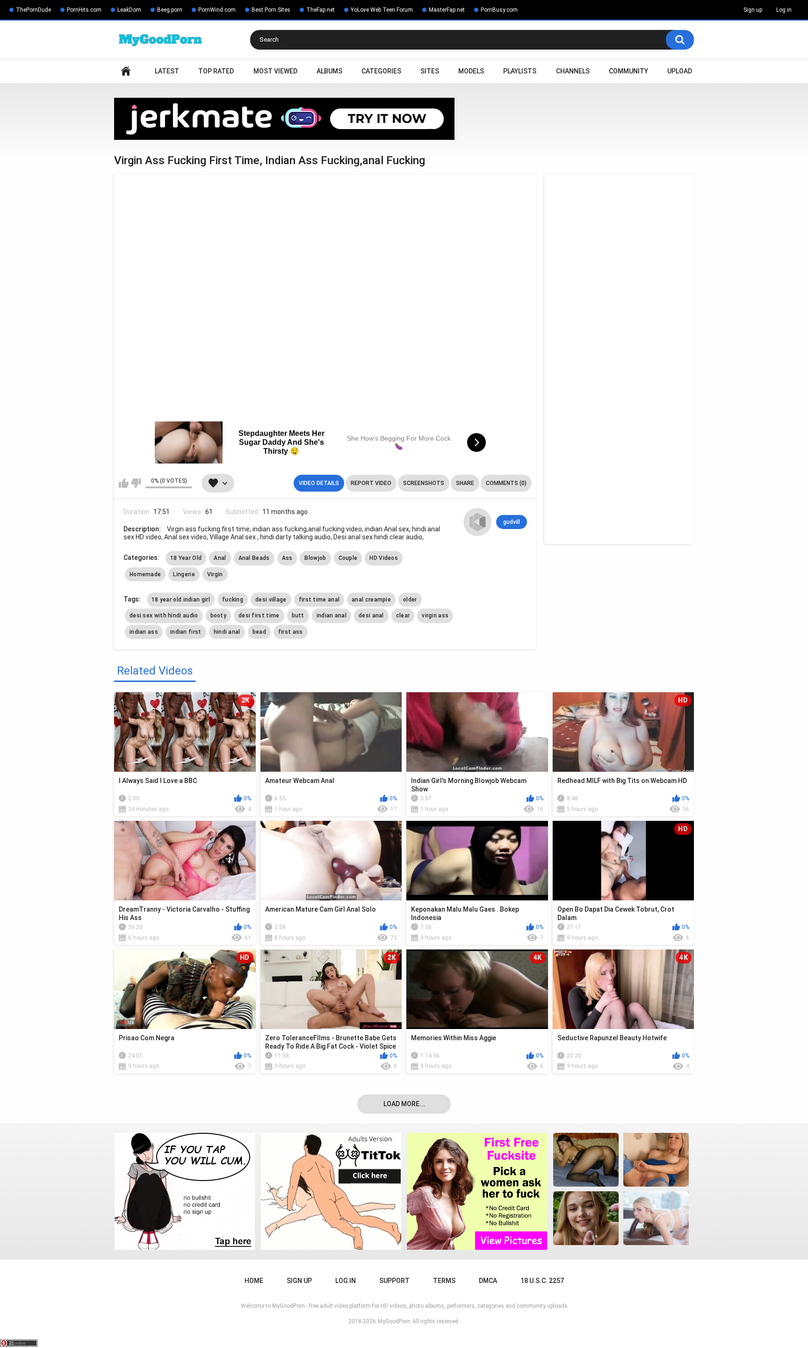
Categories (381, 71)
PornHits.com (84, 10)
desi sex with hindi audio (164, 615)
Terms (444, 1280)
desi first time (259, 615)
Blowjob (315, 558)
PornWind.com (217, 10)
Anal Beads (254, 558)
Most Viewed (275, 71)
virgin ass (435, 615)
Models (471, 71)
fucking (232, 599)
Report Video (371, 483)
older (410, 599)
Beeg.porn (169, 10)
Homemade (145, 574)
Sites (429, 71)
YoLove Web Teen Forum (382, 10)
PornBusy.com (499, 10)
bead (259, 632)
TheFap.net (320, 10)
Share (465, 483)
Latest (167, 71)
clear (403, 615)
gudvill (511, 522)
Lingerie (184, 574)
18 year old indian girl (181, 599)
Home (125, 71)
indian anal (331, 615)
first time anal (319, 599)
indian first (186, 632)
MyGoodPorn (394, 1321)
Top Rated (216, 71)
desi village (271, 599)
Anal (220, 558)
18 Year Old (186, 558)
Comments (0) (506, 483)
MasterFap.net (447, 10)
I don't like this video (136, 483)
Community (628, 71)
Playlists (519, 71)
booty (218, 615)
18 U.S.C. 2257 (542, 1280)
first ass (290, 632)
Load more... (404, 1104)
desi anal (371, 615)
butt (298, 615)
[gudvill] (477, 522)
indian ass (144, 632)
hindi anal (227, 632)
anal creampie (371, 599)
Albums (329, 71)
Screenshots (423, 483)
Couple (348, 558)
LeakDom (129, 10)
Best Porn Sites (271, 10)
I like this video (124, 483)
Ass (287, 558)
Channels (573, 71)
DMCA (488, 1280)
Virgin (215, 574)
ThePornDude (33, 10)
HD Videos (383, 558)
